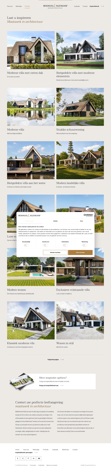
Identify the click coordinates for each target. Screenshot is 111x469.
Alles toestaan (80, 252)
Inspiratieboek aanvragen (24, 452)
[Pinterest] (28, 458)
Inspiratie (77, 6)
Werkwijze (19, 6)
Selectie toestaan (55, 252)
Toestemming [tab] (29, 221)
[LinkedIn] (33, 458)
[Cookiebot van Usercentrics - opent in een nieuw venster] (85, 215)
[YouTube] (39, 458)
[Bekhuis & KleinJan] (55, 6)
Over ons (10, 6)
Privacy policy (33, 465)
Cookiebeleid (41, 465)
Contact (85, 6)
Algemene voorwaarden (51, 465)
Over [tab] (81, 221)
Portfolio (27, 6)
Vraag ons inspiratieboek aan (48, 385)
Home (17, 450)
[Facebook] (17, 458)
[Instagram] (23, 458)
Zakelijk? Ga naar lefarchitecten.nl (88, 465)
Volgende (53, 360)
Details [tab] (55, 221)
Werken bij (65, 450)
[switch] (45, 245)
